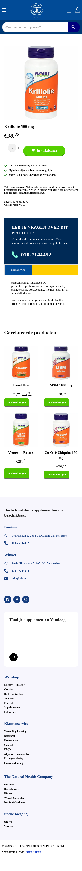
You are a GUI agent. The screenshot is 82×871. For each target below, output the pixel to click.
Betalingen (10, 735)
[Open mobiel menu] (4, 10)
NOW (22, 204)
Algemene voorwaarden (17, 754)
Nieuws (8, 793)
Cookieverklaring (13, 763)
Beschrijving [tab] (18, 269)
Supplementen (12, 707)
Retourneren (11, 740)
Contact (8, 745)
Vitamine (9, 698)
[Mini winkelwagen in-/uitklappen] (69, 10)
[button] (72, 51)
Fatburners (10, 712)
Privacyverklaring (13, 758)
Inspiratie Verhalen (14, 802)
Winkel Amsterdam (14, 798)
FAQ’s (7, 749)
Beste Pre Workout (14, 694)
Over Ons (9, 784)
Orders (8, 821)
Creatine (8, 689)
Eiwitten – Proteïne (14, 684)
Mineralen (9, 703)
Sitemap (8, 826)
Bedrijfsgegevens (13, 789)
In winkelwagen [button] (16, 402)
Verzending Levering (15, 731)
